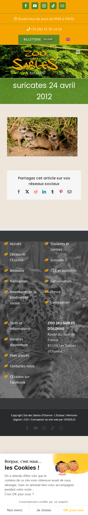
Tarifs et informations (20, 326)
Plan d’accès (19, 355)
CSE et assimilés (63, 270)
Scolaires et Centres (59, 246)
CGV (26, 419)
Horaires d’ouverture (19, 342)
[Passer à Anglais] (68, 39)
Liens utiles (59, 302)
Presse (55, 291)
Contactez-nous (22, 366)
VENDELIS (69, 419)
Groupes (57, 260)
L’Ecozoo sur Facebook (20, 379)
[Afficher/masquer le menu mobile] (78, 52)
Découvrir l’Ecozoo (17, 257)
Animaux (17, 270)
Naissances (19, 281)
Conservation (60, 281)
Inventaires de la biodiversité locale (23, 297)
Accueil (15, 243)
